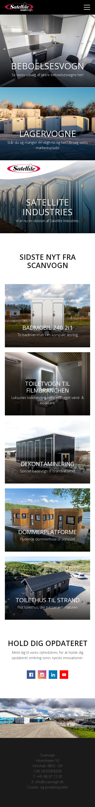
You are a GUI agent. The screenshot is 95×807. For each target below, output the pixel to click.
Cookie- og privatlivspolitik (47, 787)
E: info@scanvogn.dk (48, 782)
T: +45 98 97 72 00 (47, 776)
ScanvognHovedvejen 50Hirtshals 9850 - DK (48, 760)
